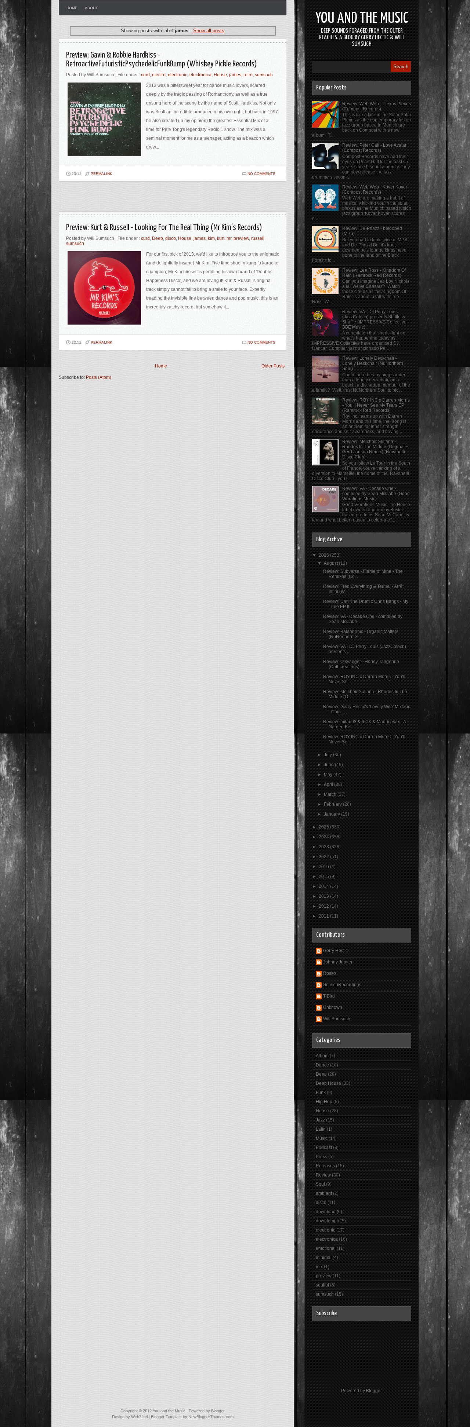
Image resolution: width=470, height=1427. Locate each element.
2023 (324, 846)
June (329, 764)
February (333, 804)
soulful (322, 1285)
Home (71, 8)
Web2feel (139, 1417)
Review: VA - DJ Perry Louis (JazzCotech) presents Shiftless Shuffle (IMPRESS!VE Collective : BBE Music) (375, 319)
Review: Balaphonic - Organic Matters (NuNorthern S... (360, 634)
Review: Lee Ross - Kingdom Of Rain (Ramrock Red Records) (374, 273)
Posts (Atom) (98, 377)
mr (229, 238)
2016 (324, 866)
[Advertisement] (145, 200)
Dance (322, 1065)
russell (257, 238)
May (328, 774)
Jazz (320, 1120)
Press (321, 1156)
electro (159, 74)
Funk (321, 1092)
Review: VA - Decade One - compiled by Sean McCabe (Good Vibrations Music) (376, 493)
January (332, 814)
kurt (220, 238)
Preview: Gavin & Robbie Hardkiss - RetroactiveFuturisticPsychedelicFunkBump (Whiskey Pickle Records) (161, 59)
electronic (177, 74)
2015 (324, 876)
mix (319, 1266)
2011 (324, 916)
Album (322, 1055)
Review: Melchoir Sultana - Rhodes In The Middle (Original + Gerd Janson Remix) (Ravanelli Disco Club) (375, 449)
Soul (320, 1184)
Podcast (324, 1147)
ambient (324, 1193)
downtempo (327, 1220)
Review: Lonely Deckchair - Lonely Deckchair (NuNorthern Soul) (372, 363)
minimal (324, 1257)
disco (170, 238)
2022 (324, 856)
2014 (324, 886)
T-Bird (329, 996)
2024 (324, 836)
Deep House (328, 1083)
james (235, 74)
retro (248, 74)
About (91, 8)
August (331, 563)
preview (241, 238)
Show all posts (208, 30)
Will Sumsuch (336, 1018)
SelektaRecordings (342, 984)
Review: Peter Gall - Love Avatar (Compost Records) (374, 148)
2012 (324, 906)
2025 (324, 827)
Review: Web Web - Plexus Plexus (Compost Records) (376, 106)
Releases (325, 1165)
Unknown (332, 1007)
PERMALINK (101, 174)
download (326, 1211)
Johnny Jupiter (337, 962)
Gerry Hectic (335, 950)
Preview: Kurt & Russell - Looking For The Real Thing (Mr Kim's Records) (164, 227)
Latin (321, 1129)
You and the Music (361, 18)
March (330, 794)
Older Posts (273, 366)
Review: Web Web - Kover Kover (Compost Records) (374, 189)
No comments (261, 174)
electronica (200, 74)
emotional (326, 1248)
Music (322, 1138)
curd (145, 74)
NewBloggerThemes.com (211, 1417)
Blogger (374, 1390)
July (328, 754)
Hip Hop (324, 1101)
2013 (324, 896)
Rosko (329, 973)
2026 (324, 555)
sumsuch (264, 74)
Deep (157, 238)
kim (211, 238)
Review (323, 1175)
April (329, 784)
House (220, 74)
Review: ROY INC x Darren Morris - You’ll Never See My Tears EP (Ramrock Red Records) (376, 405)
